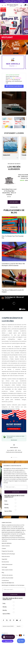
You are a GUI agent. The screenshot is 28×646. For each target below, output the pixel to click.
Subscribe (15, 491)
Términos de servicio (7, 575)
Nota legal (4, 567)
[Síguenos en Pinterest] (13, 620)
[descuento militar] (14, 421)
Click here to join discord (15, 86)
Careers (4, 548)
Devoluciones (5, 562)
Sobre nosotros (6, 546)
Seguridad (4, 559)
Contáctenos (5, 580)
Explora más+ (14, 202)
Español (18, 626)
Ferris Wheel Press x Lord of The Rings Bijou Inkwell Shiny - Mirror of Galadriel (9, 191)
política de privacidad (7, 578)
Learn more (21, 2)
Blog (3, 572)
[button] (21, 5)
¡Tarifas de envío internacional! (14, 452)
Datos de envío (6, 556)
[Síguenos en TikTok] (20, 620)
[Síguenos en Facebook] (3, 620)
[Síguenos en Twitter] (7, 620)
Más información (14, 439)
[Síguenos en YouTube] (17, 620)
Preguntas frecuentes (7, 551)
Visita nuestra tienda (7, 570)
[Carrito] (24, 5)
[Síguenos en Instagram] (10, 620)
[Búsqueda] (5, 5)
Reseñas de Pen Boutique (8, 554)
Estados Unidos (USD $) (8, 626)
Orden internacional (7, 564)
